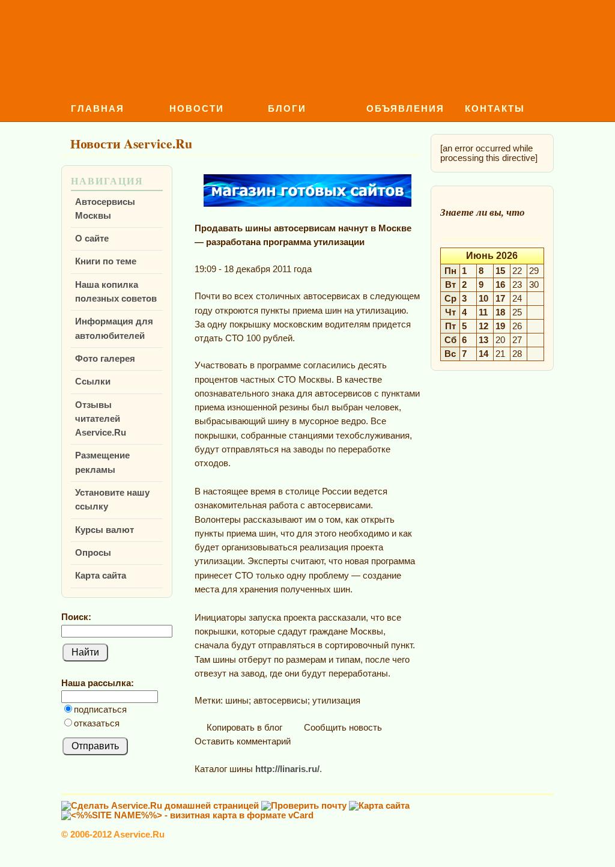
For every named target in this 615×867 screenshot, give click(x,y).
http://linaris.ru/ (287, 769)
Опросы (93, 553)
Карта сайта (100, 575)
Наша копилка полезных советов (116, 291)
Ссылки (93, 381)
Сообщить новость (341, 727)
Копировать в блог (243, 727)
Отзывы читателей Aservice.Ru (100, 419)
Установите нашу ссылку (112, 499)
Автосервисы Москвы (105, 209)
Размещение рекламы (102, 462)
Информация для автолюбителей (114, 328)
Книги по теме (105, 261)
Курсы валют (104, 530)
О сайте (92, 238)
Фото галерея (105, 359)
